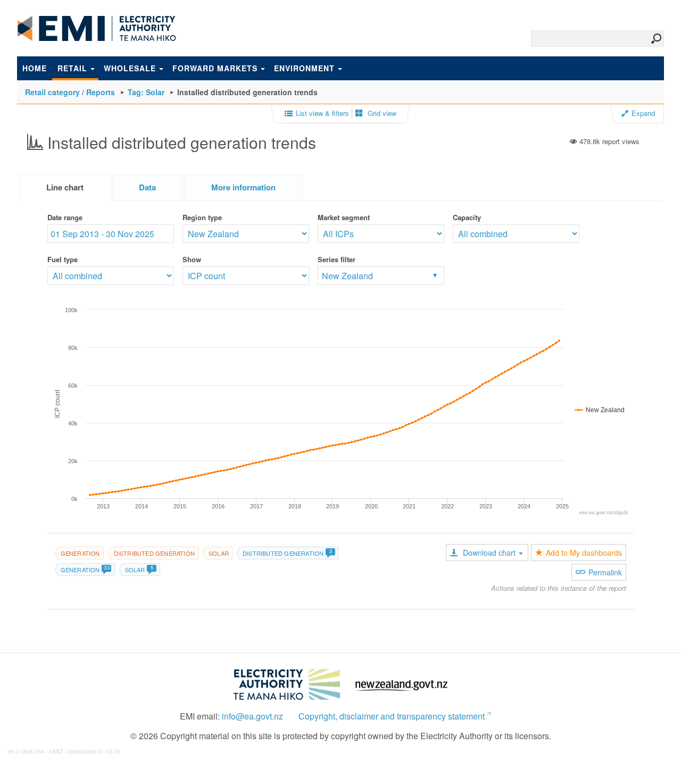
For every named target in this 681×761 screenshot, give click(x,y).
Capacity (467, 217)
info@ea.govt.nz (252, 716)
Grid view (381, 113)
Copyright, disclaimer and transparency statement (391, 716)
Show (191, 259)
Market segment (344, 217)
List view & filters (322, 113)
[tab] (65, 187)
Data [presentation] (147, 187)
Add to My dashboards (584, 552)
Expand (643, 113)
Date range (64, 217)
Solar (219, 553)
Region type (202, 217)
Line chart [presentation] (65, 187)
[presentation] (243, 187)
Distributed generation (154, 553)
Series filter (336, 259)
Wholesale (130, 68)
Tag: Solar (146, 92)
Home (34, 68)
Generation (80, 553)
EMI (97, 28)
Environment (304, 68)
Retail (72, 68)
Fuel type (62, 259)
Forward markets (215, 68)
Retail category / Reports (70, 92)
